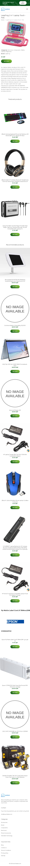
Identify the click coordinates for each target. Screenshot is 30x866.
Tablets (23, 50)
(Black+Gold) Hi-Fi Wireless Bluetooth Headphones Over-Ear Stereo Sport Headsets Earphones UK (15, 180)
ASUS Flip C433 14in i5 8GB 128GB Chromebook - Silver (15, 365)
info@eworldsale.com (6, 814)
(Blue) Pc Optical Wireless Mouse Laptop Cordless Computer (15, 501)
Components (17, 50)
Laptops (3, 51)
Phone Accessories (6, 833)
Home (2, 20)
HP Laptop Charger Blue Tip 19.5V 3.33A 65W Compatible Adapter (15, 455)
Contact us (4, 847)
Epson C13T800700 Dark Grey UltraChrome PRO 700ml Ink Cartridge (15, 686)
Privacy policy (4, 853)
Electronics (10, 50)
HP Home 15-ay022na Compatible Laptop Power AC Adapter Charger (15, 594)
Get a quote (22, 3)
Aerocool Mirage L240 (15, 410)
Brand (2, 825)
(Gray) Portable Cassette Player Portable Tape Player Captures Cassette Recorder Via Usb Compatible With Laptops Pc (15, 227)
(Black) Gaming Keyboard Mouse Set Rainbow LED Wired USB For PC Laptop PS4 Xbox (15, 134)
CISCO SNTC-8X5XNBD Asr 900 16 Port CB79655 (15, 731)
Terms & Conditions (6, 850)
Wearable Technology (6, 835)
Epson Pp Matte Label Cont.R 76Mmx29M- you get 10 (15, 640)
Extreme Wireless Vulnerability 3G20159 (15, 325)
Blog (2, 845)
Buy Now (6, 61)
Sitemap (3, 855)
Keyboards (9, 51)
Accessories (4, 822)
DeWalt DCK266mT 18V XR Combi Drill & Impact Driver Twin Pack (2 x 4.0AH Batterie (15, 776)
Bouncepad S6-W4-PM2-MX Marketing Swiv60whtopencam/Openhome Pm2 (15, 280)
